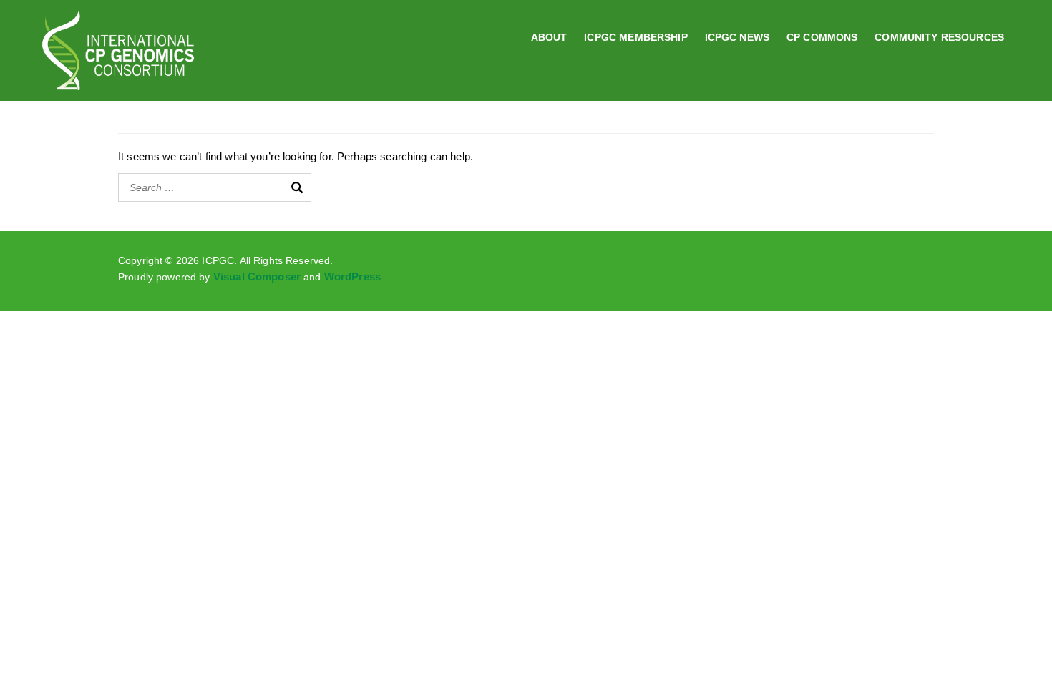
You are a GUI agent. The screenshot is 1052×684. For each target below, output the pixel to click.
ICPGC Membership (635, 37)
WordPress (352, 277)
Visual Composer (257, 277)
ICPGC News (737, 37)
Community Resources (939, 37)
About (549, 37)
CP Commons (821, 37)
